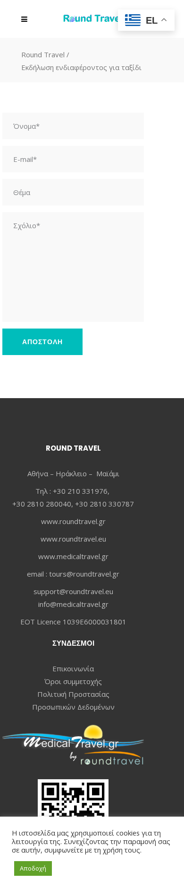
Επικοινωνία (73, 668)
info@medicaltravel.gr (73, 604)
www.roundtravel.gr (73, 521)
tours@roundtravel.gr (84, 573)
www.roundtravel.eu (73, 538)
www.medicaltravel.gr (73, 556)
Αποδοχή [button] (33, 868)
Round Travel (43, 54)
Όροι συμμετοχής (73, 681)
